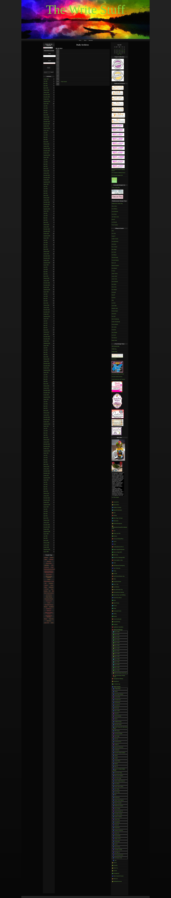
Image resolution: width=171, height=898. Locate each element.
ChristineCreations (115, 260)
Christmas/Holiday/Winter (118, 538)
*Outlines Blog (114, 351)
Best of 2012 (116, 637)
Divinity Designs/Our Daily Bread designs (120, 728)
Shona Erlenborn (115, 324)
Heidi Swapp (116, 736)
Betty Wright (114, 249)
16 (122, 50)
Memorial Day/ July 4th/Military (120, 594)
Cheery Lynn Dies (117, 533)
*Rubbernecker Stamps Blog (117, 203)
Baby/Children (116, 504)
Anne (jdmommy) (115, 241)
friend (52, 585)
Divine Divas (114, 358)
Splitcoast (49, 610)
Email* (49, 60)
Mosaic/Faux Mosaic (118, 597)
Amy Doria (114, 233)
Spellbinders (48, 608)
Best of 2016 (116, 648)
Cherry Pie (116, 713)
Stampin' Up (116, 833)
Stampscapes (117, 841)
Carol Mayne (114, 254)
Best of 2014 (116, 642)
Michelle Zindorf (115, 311)
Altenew (116, 691)
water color (46, 622)
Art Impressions (117, 699)
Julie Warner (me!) (115, 216)
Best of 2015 (116, 645)
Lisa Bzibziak (114, 222)
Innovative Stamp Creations (117, 376)
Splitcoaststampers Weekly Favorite (119, 676)
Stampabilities (117, 822)
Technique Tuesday (118, 849)
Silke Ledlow (114, 327)
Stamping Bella (117, 835)
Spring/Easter (116, 681)
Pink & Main (116, 789)
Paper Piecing (116, 602)
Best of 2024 (116, 667)
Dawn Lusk (114, 262)
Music (115, 600)
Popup (115, 608)
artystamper (114, 244)
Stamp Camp (117, 819)
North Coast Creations (118, 775)
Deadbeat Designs (118, 721)
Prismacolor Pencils (117, 611)
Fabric (115, 562)
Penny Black (116, 783)
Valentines (49, 620)
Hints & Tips (116, 584)
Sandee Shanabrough (116, 321)
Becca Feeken (114, 246)
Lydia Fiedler (114, 305)
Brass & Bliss (117, 710)
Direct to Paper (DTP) (118, 552)
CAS (114, 530)
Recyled (115, 616)
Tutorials (115, 870)
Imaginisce (116, 744)
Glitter (115, 578)
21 (119, 51)
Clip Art (115, 541)
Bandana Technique (117, 507)
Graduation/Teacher (117, 581)
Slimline (45, 606)
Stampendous (117, 827)
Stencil (45, 618)
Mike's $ (116, 766)
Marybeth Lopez (115, 308)
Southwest (116, 624)
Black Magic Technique (118, 518)
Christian (115, 536)
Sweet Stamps (117, 846)
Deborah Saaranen (115, 265)
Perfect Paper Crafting (118, 786)
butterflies (47, 565)
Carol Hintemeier (115, 211)
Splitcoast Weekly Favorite (49, 613)
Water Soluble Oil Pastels (119, 876)
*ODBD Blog (114, 348)
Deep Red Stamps (118, 724)
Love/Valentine (116, 586)
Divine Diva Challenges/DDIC (119, 557)
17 (124, 50)
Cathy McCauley (115, 257)
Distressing (116, 554)
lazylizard (113, 297)
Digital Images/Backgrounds (119, 549)
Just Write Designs (115, 497)
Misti (53, 591)
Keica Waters (114, 289)
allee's (113, 230)
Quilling (115, 613)
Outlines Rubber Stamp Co (119, 781)
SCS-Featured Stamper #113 (117, 175)
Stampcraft (116, 824)
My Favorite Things (118, 772)
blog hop (49, 561)
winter (52, 622)
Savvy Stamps (117, 808)
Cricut (115, 544)
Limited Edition (117, 760)
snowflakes (51, 606)
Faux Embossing (117, 568)
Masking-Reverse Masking (119, 592)
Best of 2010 (116, 631)
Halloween (51, 587)
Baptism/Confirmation (118, 510)
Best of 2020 (116, 659)
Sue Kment (114, 335)
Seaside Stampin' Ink (118, 811)
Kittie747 (113, 219)
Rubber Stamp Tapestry (119, 800)
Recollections (117, 797)
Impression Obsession (118, 747)
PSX (115, 794)
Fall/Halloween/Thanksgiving (119, 565)
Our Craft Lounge (117, 778)
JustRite (116, 758)
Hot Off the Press (117, 741)
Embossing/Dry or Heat (118, 560)
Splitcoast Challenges (118, 629)
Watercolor (116, 878)
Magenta (116, 763)
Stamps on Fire (117, 838)
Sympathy (115, 865)
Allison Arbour (114, 206)
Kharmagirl (114, 292)
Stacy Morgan (114, 332)
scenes (48, 602)
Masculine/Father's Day (118, 589)
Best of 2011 (116, 634)
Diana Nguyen (114, 268)
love (52, 589)
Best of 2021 (116, 661)
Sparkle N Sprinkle (118, 816)
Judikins (116, 755)
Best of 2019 (116, 656)
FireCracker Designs (118, 733)
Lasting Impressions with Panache (118, 379)
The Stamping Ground (118, 855)
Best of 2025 (116, 670)
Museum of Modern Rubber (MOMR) (119, 770)
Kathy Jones (114, 286)
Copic (52, 567)
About (85, 40)
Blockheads (116, 707)
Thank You (116, 868)
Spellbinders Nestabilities (118, 627)
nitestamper (114, 313)
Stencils (115, 862)
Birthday (115, 515)
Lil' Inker (46, 589)
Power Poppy (117, 791)
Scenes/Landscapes (117, 619)
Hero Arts (116, 738)
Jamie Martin (114, 214)
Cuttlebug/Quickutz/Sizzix (119, 546)
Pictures (115, 605)
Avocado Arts (117, 705)
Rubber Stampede (117, 802)
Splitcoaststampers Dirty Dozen (120, 672)
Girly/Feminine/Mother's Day (119, 576)
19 (116, 51)
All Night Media (117, 688)
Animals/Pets (116, 502)
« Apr (118, 54)
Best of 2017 (116, 650)
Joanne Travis (114, 278)
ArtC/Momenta (117, 702)
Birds (115, 512)
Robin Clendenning (115, 319)
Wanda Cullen (114, 340)
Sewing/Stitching (117, 621)
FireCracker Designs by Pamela (118, 373)
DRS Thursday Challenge (49, 577)
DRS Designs (117, 730)
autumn (51, 557)
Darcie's (116, 718)
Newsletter (91, 40)
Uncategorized (116, 873)
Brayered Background (118, 523)
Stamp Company (117, 686)
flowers (46, 585)
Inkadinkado (116, 749)
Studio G (116, 844)
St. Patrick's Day (117, 684)
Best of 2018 (116, 653)
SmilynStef (114, 329)
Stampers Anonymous (118, 830)
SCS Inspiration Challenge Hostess (118, 172)
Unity (115, 860)
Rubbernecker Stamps (118, 805)
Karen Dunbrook (115, 281)
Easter (48, 579)
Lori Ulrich (113, 302)
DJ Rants (113, 270)
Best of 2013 (116, 639)
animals (46, 557)
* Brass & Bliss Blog (116, 187)
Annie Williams (114, 208)
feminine (51, 583)
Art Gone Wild (117, 696)
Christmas (46, 567)
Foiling (115, 570)
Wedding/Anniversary (118, 881)
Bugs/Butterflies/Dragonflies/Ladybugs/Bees (119, 528)
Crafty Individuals (117, 716)
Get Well (115, 573)
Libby (113, 300)
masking (45, 591)
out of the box (49, 595)
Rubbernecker (49, 600)
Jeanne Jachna (114, 273)
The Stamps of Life (118, 857)
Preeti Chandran (115, 224)
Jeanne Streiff (114, 276)
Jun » (121, 54)
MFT (50, 591)
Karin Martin (114, 284)
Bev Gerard (114, 252)
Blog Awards (116, 520)
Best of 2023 (116, 664)
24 (124, 51)
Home (80, 40)
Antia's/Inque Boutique (118, 694)
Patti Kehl (113, 316)
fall (45, 583)
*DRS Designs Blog (115, 346)
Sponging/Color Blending (118, 678)
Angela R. (113, 236)
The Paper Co (117, 852)
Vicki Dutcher (114, 337)
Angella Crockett (115, 238)
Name (49, 53)
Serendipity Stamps (118, 813)
